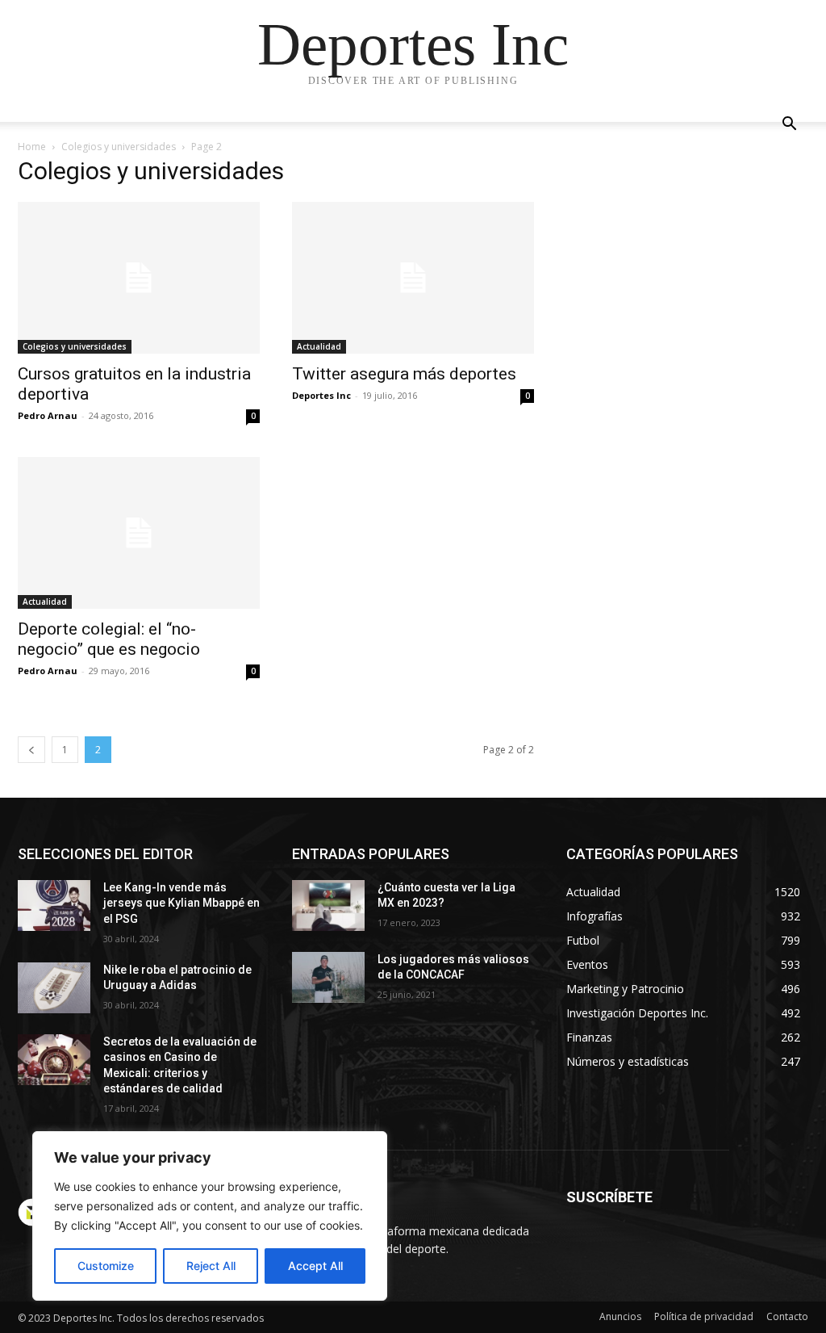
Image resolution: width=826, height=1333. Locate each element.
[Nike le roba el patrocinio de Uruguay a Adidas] (54, 987)
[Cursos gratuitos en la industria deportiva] (139, 278)
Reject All (211, 1265)
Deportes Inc (321, 395)
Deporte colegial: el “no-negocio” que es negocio (109, 639)
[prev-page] (31, 749)
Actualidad (319, 346)
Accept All (315, 1265)
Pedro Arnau (47, 415)
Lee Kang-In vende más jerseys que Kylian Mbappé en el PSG (181, 903)
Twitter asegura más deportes (404, 374)
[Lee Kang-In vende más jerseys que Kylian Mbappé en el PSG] (54, 905)
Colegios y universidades (118, 146)
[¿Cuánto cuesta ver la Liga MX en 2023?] (328, 905)
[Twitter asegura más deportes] (413, 278)
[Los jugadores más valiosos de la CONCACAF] (328, 977)
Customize (105, 1265)
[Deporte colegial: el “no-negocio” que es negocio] (139, 533)
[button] (789, 125)
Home (32, 146)
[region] (209, 1216)
